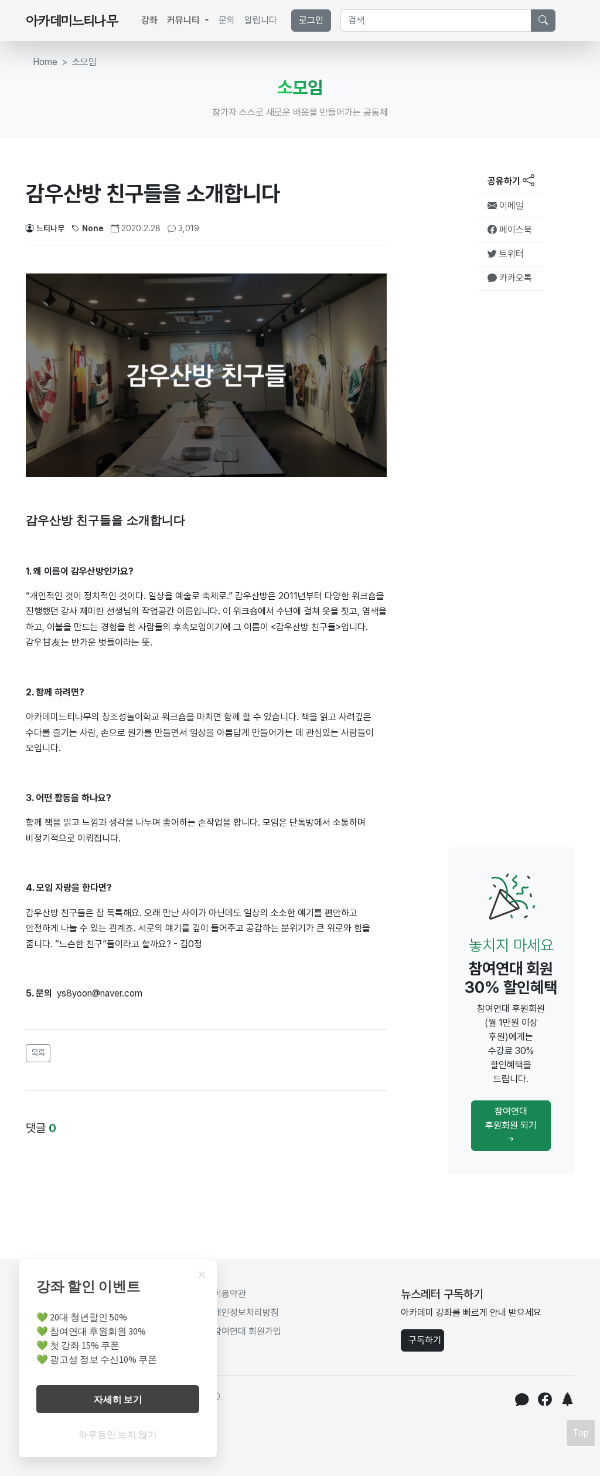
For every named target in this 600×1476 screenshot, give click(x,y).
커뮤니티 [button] (184, 20)
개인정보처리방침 (246, 1312)
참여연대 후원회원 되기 (511, 1118)
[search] (543, 20)
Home (45, 61)
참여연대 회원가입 (247, 1331)
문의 (227, 20)
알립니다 (260, 20)
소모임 (84, 61)
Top (580, 1432)
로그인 (311, 20)
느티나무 (50, 228)
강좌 (149, 20)
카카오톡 (514, 277)
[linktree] (567, 1401)
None (93, 228)
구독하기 (424, 1340)
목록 (38, 1053)
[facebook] (544, 1401)
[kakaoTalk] (522, 1401)
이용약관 (229, 1293)
